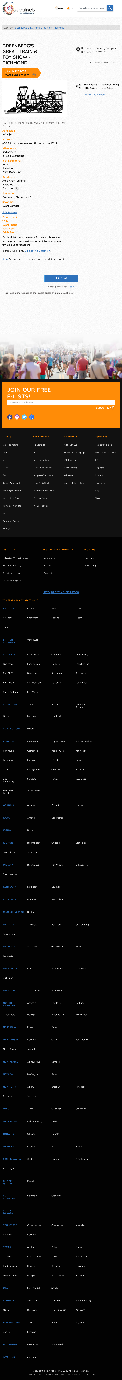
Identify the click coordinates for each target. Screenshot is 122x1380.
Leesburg (8, 760)
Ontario (8, 1134)
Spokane (31, 1331)
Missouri (9, 990)
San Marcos (82, 1275)
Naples (79, 760)
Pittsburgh (8, 1168)
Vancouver (32, 639)
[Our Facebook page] (9, 417)
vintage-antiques (42, 460)
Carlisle (31, 1159)
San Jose (56, 682)
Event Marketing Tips (75, 452)
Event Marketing (11, 573)
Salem (79, 1146)
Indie (5, 513)
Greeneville (57, 1225)
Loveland (56, 716)
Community (50, 558)
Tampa (54, 778)
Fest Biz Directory (12, 565)
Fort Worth (81, 1256)
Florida (8, 741)
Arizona (8, 608)
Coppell (7, 1256)
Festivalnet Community (58, 549)
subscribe (103, 407)
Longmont (32, 716)
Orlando (55, 769)
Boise (30, 830)
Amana (31, 817)
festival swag (40, 498)
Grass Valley (82, 654)
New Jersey (10, 1039)
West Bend (57, 1344)
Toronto (55, 1134)
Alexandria (32, 1300)
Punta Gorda (82, 769)
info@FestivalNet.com (61, 592)
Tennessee (10, 1225)
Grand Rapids (58, 946)
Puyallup (80, 1322)
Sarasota (31, 778)
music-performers (43, 467)
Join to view (9, 212)
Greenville (56, 1195)
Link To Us (100, 483)
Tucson (79, 617)
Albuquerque (33, 1061)
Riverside (32, 673)
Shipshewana (10, 874)
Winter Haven (34, 790)
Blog (97, 490)
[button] (34, 75)
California (10, 654)
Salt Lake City (34, 1287)
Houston (31, 1266)
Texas (7, 1247)
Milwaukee (32, 1344)
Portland (55, 1146)
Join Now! (61, 278)
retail (36, 452)
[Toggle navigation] (117, 7)
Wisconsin (10, 1344)
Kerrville (55, 1266)
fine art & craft (42, 483)
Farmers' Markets (12, 506)
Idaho (7, 830)
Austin (30, 1247)
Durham (80, 1003)
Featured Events (11, 521)
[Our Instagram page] (17, 417)
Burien (54, 1322)
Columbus (81, 1108)
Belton (54, 1247)
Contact (48, 573)
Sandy (54, 1287)
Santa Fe (56, 1061)
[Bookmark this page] (31, 417)
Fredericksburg (10, 1266)
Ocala (6, 769)
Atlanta (31, 805)
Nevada (8, 1074)
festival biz (10, 549)
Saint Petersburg (8, 780)
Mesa (54, 608)
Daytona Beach (59, 741)
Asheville (31, 1003)
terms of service (35, 1375)
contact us (90, 1375)
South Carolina (9, 1197)
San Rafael (81, 682)
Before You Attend (95, 94)
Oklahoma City (34, 1121)
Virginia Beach (58, 1309)
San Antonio (57, 1275)
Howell (79, 946)
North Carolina (9, 1004)
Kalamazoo (9, 955)
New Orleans (58, 899)
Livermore (8, 663)
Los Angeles (33, 663)
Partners (99, 475)
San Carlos (81, 673)
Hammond (32, 899)
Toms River (32, 1049)
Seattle (6, 1331)
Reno (54, 1074)
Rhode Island (7, 1182)
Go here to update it (37, 250)
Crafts (6, 467)
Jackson (31, 1357)
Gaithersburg (82, 924)
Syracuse (32, 1096)
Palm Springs (82, 663)
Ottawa (31, 1134)
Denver (6, 716)
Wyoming (9, 1357)
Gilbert (30, 608)
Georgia (8, 805)
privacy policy (75, 1375)
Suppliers (99, 467)
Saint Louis (56, 990)
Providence (32, 1181)
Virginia (8, 1300)
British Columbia (9, 641)
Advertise (69, 475)
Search (6, 528)
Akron (30, 1108)
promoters (70, 436)
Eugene (31, 1146)
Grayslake (81, 842)
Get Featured (70, 467)
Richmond (32, 1309)
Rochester (8, 1096)
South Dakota (8, 1212)
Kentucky (9, 886)
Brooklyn (55, 1086)
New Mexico (11, 1061)
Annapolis (32, 924)
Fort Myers (8, 750)
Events (6, 436)
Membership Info (103, 445)
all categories (41, 506)
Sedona (55, 617)
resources (101, 436)
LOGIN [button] (61, 8)
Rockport (31, 1275)
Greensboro (9, 1014)
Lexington (32, 886)
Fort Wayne (57, 864)
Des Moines (57, 817)
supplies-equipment (44, 475)
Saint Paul (81, 968)
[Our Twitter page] (24, 417)
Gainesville (32, 750)
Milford (30, 728)
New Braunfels (10, 1275)
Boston (30, 912)
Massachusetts (12, 912)
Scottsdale (32, 617)
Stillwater (8, 977)
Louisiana (9, 899)
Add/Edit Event (71, 445)
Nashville (31, 1234)
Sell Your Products (12, 580)
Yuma (6, 627)
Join (5, 259)
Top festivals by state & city (21, 600)
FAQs (97, 498)
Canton (79, 1247)
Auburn (31, 1322)
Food (5, 475)
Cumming (56, 805)
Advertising (90, 565)
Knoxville (80, 1225)
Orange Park (33, 769)
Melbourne (32, 760)
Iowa (6, 817)
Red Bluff (8, 673)
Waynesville (57, 1014)
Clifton (54, 1039)
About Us (89, 549)
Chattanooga (34, 1225)
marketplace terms (55, 1375)
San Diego (8, 682)
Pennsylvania (12, 1159)
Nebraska (9, 1027)
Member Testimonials (105, 452)
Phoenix (80, 608)
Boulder (55, 704)
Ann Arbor (32, 946)
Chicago (55, 842)
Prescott (7, 617)
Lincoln (30, 1027)
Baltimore (56, 924)
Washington (11, 1322)
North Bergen (10, 1049)
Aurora (30, 704)
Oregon (8, 1146)
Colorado (10, 704)
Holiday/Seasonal (12, 490)
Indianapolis (82, 864)
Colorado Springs (80, 706)
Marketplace (41, 436)
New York (9, 1086)
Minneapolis (57, 968)
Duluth (30, 968)
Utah (6, 1287)
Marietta (80, 805)
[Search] (110, 8)
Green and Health (12, 483)
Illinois (8, 842)
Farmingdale (82, 1039)
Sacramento (57, 673)
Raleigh (31, 1014)
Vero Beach (81, 778)
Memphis (8, 1234)
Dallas (54, 1256)
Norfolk (6, 1309)
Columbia (32, 1195)
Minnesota (10, 968)
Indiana (8, 864)
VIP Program (70, 460)
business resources (44, 490)
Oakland (55, 663)
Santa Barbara (10, 692)
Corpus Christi (34, 1256)
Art (4, 460)
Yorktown (80, 1309)
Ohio (6, 1108)
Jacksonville (57, 750)
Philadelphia (82, 1159)
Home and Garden (12, 498)
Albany (30, 1086)
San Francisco (34, 682)
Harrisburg (56, 1159)
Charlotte (56, 1003)
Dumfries (56, 1300)
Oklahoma (10, 1121)
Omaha (55, 1027)
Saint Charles (10, 852)
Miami (54, 760)
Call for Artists (10, 445)
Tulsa (54, 1121)
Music (6, 452)
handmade (39, 445)
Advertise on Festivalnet (15, 558)
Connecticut (11, 728)
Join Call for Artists (74, 483)
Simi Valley (32, 692)
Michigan (9, 946)
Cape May (32, 1039)
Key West (81, 750)
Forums (47, 565)
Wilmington (81, 1014)
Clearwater (33, 741)
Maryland (9, 924)
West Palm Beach (8, 792)
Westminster (9, 933)
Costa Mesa (33, 654)
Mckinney (80, 1266)
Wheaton (32, 852)
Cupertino (56, 654)
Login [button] (71, 286)
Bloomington (33, 842)
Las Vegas (32, 1074)
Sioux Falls (32, 1210)
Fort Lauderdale (84, 741)
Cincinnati (56, 1108)
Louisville (56, 886)
